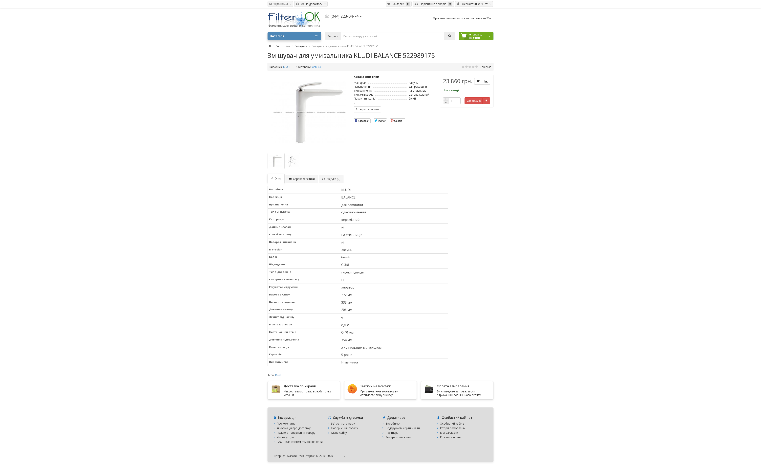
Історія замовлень (452, 428)
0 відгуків (485, 67)
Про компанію (286, 423)
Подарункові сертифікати (402, 428)
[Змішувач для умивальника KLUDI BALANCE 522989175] (308, 112)
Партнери (392, 432)
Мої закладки (449, 432)
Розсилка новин (450, 437)
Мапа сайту (339, 432)
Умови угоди (285, 437)
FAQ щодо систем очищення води (300, 442)
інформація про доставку (294, 428)
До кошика (474, 101)
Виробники (392, 423)
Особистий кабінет (453, 423)
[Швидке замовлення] (486, 100)
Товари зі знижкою (398, 437)
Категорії (277, 36)
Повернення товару (344, 428)
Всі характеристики (367, 109)
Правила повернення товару (296, 432)
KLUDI (286, 67)
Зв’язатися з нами (343, 423)
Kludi (278, 375)
